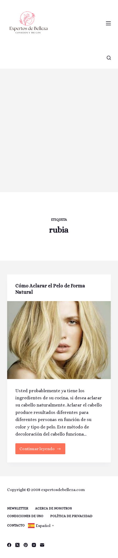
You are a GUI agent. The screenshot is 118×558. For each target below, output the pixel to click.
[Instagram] (34, 545)
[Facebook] (9, 545)
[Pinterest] (26, 545)
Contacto (16, 525)
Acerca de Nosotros (53, 508)
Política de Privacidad (71, 516)
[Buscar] (109, 58)
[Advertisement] (59, 130)
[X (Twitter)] (17, 545)
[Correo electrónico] (42, 545)
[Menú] (108, 23)
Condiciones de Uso (25, 516)
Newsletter (17, 508)
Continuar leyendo (37, 450)
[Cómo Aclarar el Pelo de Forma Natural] (59, 340)
